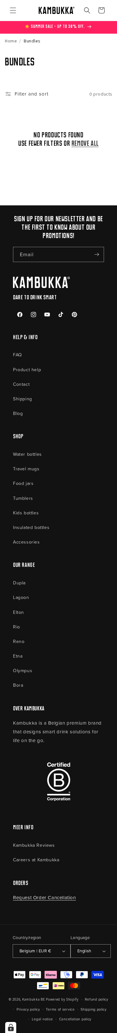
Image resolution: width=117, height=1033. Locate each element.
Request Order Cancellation (44, 897)
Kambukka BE (33, 999)
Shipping (22, 399)
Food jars (23, 483)
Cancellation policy (75, 1018)
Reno (18, 641)
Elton (18, 612)
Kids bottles (26, 513)
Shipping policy (94, 1009)
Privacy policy (28, 1009)
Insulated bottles (31, 527)
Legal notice (42, 1018)
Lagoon (21, 597)
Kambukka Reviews (34, 845)
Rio (16, 627)
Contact (21, 384)
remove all (85, 144)
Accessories (26, 542)
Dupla (19, 583)
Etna (17, 656)
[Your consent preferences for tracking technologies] (10, 1027)
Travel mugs (26, 468)
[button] (13, 10)
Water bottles (27, 454)
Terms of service (60, 1009)
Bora (18, 685)
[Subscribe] (96, 254)
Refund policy (96, 999)
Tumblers (23, 498)
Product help (27, 369)
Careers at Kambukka (36, 859)
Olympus (22, 670)
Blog (18, 413)
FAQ (17, 354)
